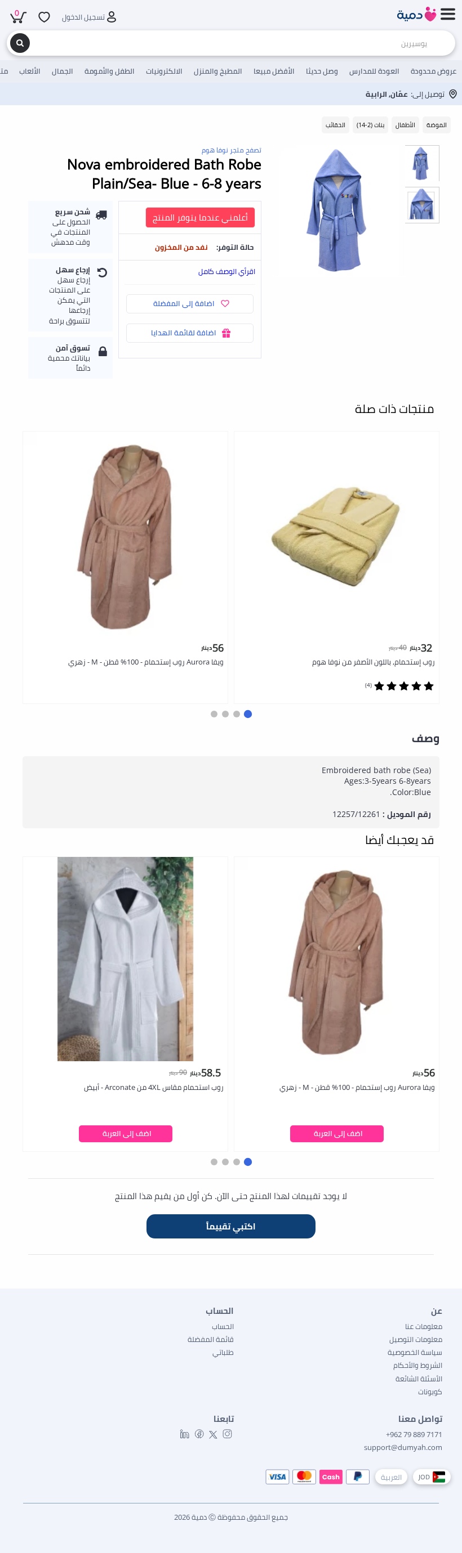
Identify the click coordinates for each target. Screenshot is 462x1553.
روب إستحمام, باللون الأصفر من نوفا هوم (373, 662)
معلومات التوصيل (415, 1339)
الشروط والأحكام (417, 1365)
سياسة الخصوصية (415, 1352)
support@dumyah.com (403, 1447)
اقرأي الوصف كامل (226, 271)
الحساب (223, 1326)
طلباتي (223, 1352)
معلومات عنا (423, 1326)
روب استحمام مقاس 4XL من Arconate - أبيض (154, 1087)
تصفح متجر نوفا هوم (231, 150)
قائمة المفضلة (211, 1339)
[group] (421, 163)
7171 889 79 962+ (414, 1434)
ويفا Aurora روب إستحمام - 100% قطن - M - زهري (146, 662)
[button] (248, 714)
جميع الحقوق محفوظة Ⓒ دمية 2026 (231, 1517)
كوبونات (430, 1391)
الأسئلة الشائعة (419, 1379)
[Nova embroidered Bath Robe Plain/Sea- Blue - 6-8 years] (339, 211)
